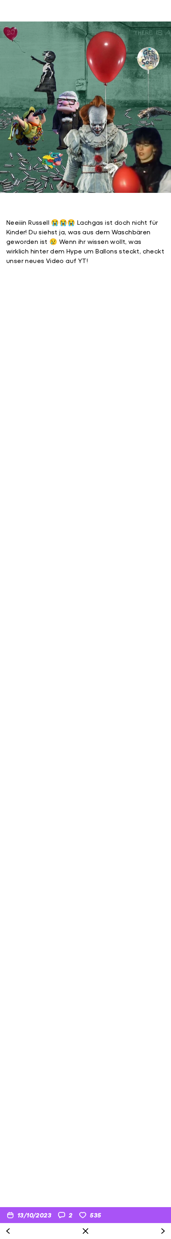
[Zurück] (8, 1231)
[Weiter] (163, 1231)
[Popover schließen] (85, 1231)
